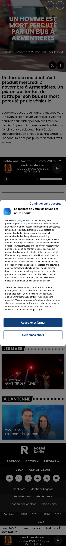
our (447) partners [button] (21, 220)
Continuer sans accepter (46, 203)
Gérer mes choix (33, 335)
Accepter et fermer (33, 322)
